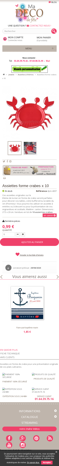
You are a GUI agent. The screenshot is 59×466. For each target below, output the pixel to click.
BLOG (54, 2)
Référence (41, 191)
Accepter (47, 462)
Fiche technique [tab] (10, 353)
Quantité (7, 230)
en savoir (49, 215)
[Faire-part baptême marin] (27, 303)
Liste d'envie (9, 320)
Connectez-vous (15, 40)
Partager (7, 161)
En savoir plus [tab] (9, 349)
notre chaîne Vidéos (30, 428)
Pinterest (10, 161)
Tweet (4, 161)
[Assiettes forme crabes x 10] (15, 148)
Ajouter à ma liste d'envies (31, 255)
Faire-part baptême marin (27, 328)
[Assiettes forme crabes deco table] (30, 148)
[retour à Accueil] (3, 74)
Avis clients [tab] (7, 357)
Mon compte (15, 37)
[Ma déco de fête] (29, 12)
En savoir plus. (33, 462)
